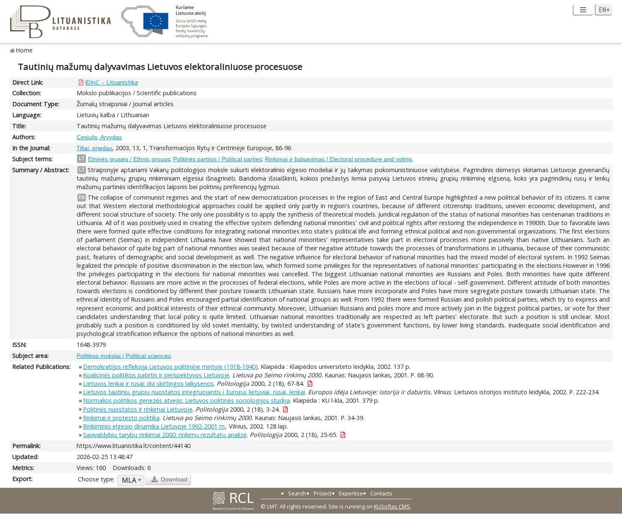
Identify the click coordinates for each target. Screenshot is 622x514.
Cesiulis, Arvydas (99, 137)
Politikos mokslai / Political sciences (124, 355)
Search (297, 493)
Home (24, 50)
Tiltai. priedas (94, 148)
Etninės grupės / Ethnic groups (129, 159)
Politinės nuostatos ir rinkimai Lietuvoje (138, 409)
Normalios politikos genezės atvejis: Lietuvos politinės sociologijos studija (186, 400)
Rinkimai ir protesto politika (121, 418)
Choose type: (96, 479)
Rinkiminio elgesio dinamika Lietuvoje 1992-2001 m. (154, 426)
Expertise (351, 493)
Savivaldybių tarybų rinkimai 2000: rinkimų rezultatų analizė (165, 435)
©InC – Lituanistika (111, 82)
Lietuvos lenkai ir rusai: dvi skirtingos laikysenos (148, 383)
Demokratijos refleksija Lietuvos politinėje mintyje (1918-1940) (170, 367)
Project (322, 493)
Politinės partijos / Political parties (217, 159)
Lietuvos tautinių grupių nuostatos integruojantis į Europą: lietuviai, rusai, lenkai (194, 392)
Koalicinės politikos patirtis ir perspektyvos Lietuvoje (156, 375)
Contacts (381, 493)
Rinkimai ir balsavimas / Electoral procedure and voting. (339, 159)
